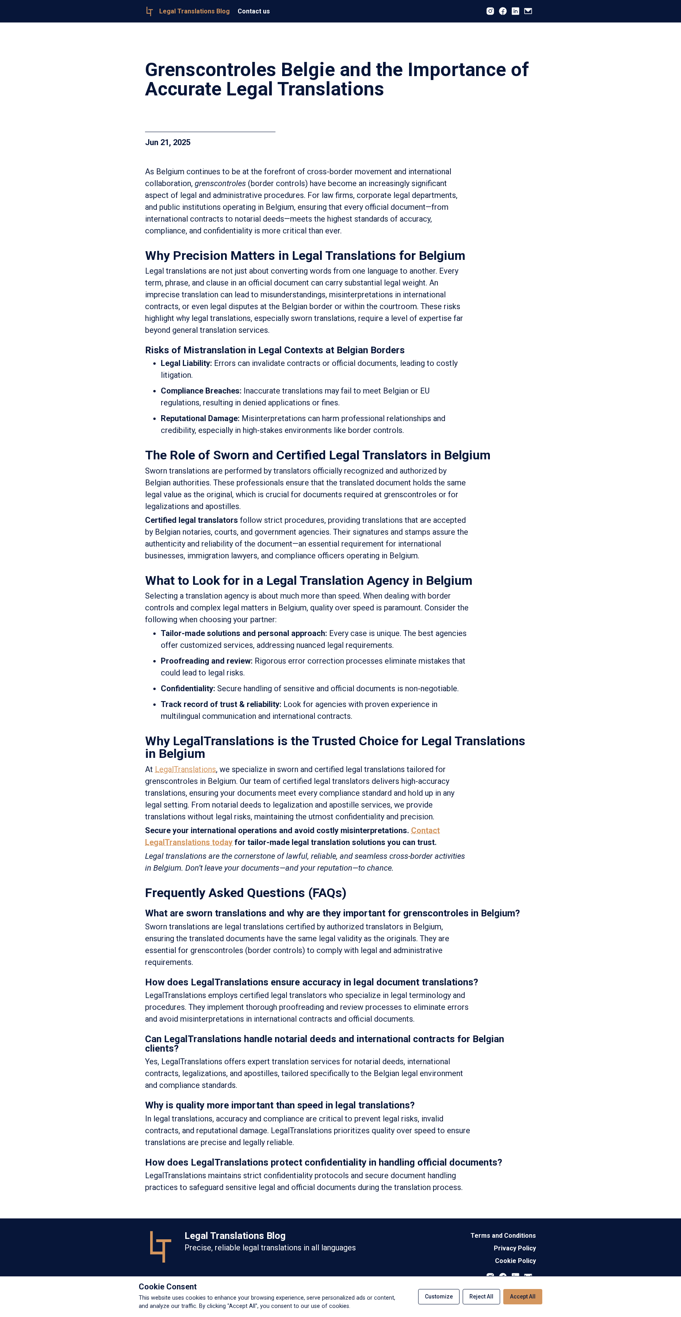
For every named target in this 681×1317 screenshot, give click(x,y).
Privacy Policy (515, 1248)
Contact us (254, 11)
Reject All (481, 1296)
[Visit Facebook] (503, 11)
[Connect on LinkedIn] (515, 11)
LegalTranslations (185, 769)
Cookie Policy (515, 1261)
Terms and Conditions (503, 1235)
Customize (439, 1296)
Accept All (523, 1296)
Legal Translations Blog (235, 1235)
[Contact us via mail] (528, 11)
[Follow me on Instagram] (490, 11)
